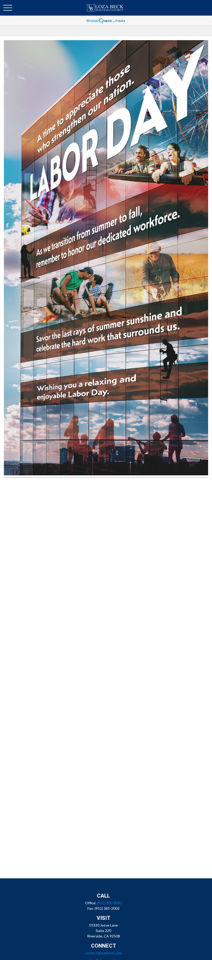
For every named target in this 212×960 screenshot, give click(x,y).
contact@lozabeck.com (103, 953)
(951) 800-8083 (109, 903)
